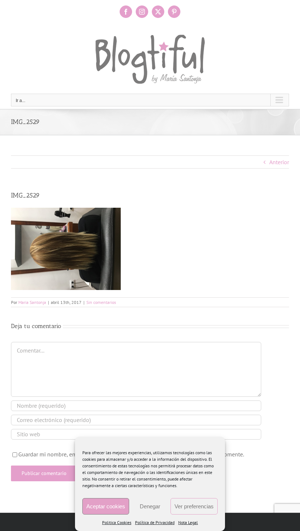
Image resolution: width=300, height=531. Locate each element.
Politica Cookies (116, 522)
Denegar (150, 506)
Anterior (279, 162)
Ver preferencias (194, 506)
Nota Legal (188, 522)
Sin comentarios (101, 302)
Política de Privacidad (155, 522)
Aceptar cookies (105, 506)
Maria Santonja (32, 302)
